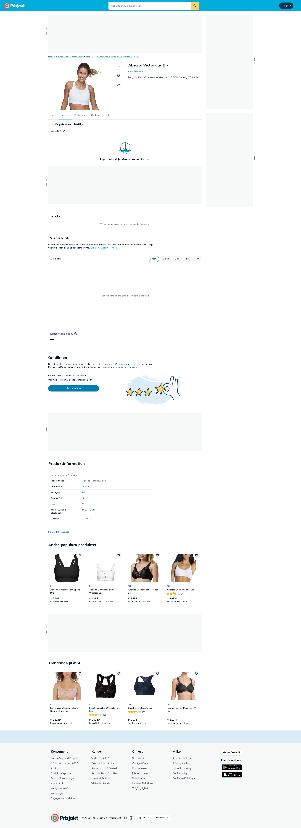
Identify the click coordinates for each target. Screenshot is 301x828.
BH (137, 57)
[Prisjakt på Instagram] (131, 817)
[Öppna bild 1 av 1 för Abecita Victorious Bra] (81, 86)
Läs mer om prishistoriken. (103, 247)
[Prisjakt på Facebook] (125, 817)
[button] (118, 66)
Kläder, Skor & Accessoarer (69, 57)
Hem (50, 57)
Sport (85, 498)
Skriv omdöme (135, 71)
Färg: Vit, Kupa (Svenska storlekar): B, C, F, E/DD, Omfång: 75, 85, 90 (163, 77)
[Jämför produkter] (118, 85)
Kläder (89, 57)
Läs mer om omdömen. (127, 367)
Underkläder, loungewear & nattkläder (114, 57)
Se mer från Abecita (58, 531)
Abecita (86, 486)
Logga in (286, 5)
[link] (66, 577)
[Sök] (195, 6)
